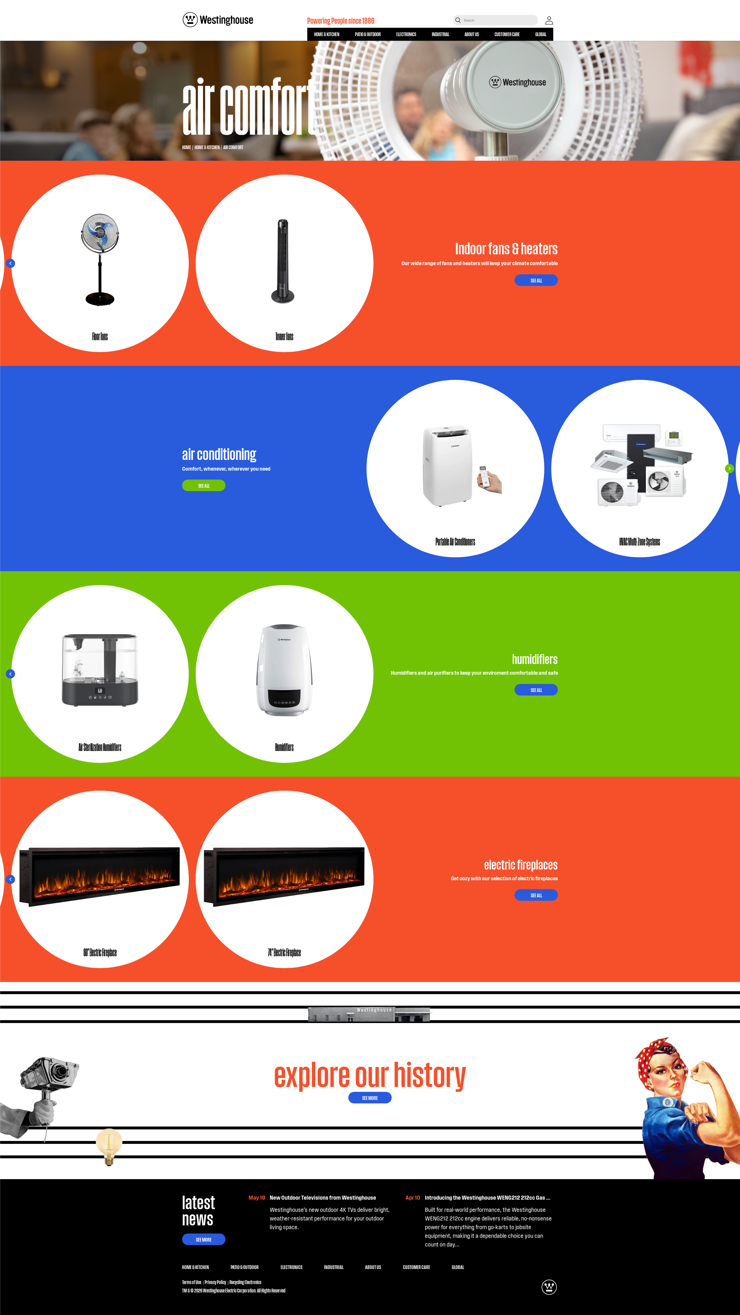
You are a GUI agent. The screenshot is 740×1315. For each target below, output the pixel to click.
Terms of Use (191, 1282)
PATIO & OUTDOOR (368, 34)
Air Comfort (233, 147)
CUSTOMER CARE (507, 34)
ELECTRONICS (406, 34)
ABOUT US (472, 34)
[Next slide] (10, 263)
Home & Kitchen (207, 147)
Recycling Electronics (245, 1282)
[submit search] (458, 20)
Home (186, 147)
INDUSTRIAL (440, 34)
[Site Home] (218, 19)
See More (370, 1097)
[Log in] (549, 20)
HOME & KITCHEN (326, 34)
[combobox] (500, 20)
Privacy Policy (215, 1282)
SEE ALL (536, 280)
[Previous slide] (729, 263)
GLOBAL (540, 34)
